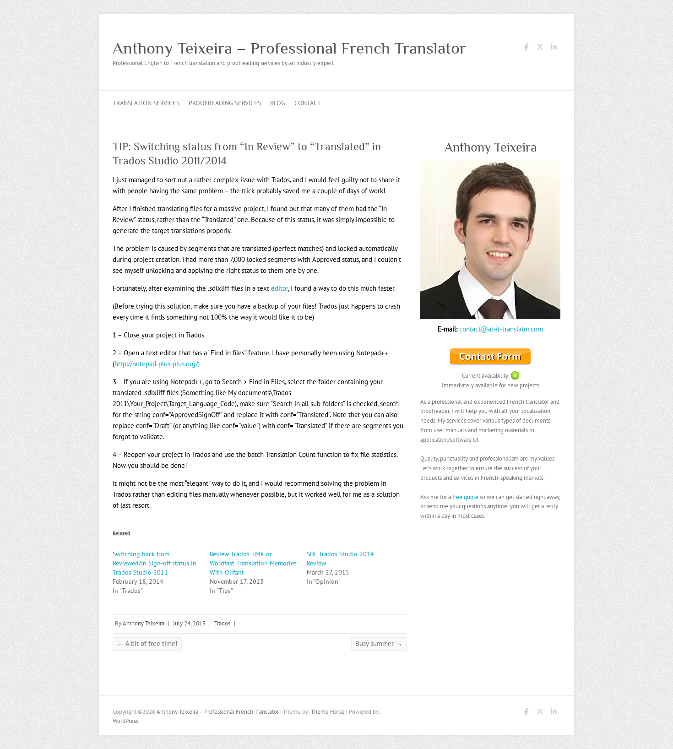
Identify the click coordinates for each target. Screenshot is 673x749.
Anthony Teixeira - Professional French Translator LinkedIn (553, 48)
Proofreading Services (225, 103)
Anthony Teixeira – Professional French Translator (289, 48)
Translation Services (146, 103)
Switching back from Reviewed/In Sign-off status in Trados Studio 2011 (154, 563)
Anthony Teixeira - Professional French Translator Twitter (540, 48)
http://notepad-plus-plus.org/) (157, 363)
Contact (307, 103)
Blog (277, 103)
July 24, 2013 (189, 623)
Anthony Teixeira (143, 623)
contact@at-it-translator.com (501, 329)
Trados (222, 623)
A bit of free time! (147, 643)
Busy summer (378, 643)
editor (279, 288)
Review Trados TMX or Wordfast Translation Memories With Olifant (253, 563)
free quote (465, 497)
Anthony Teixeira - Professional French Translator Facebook (526, 48)
